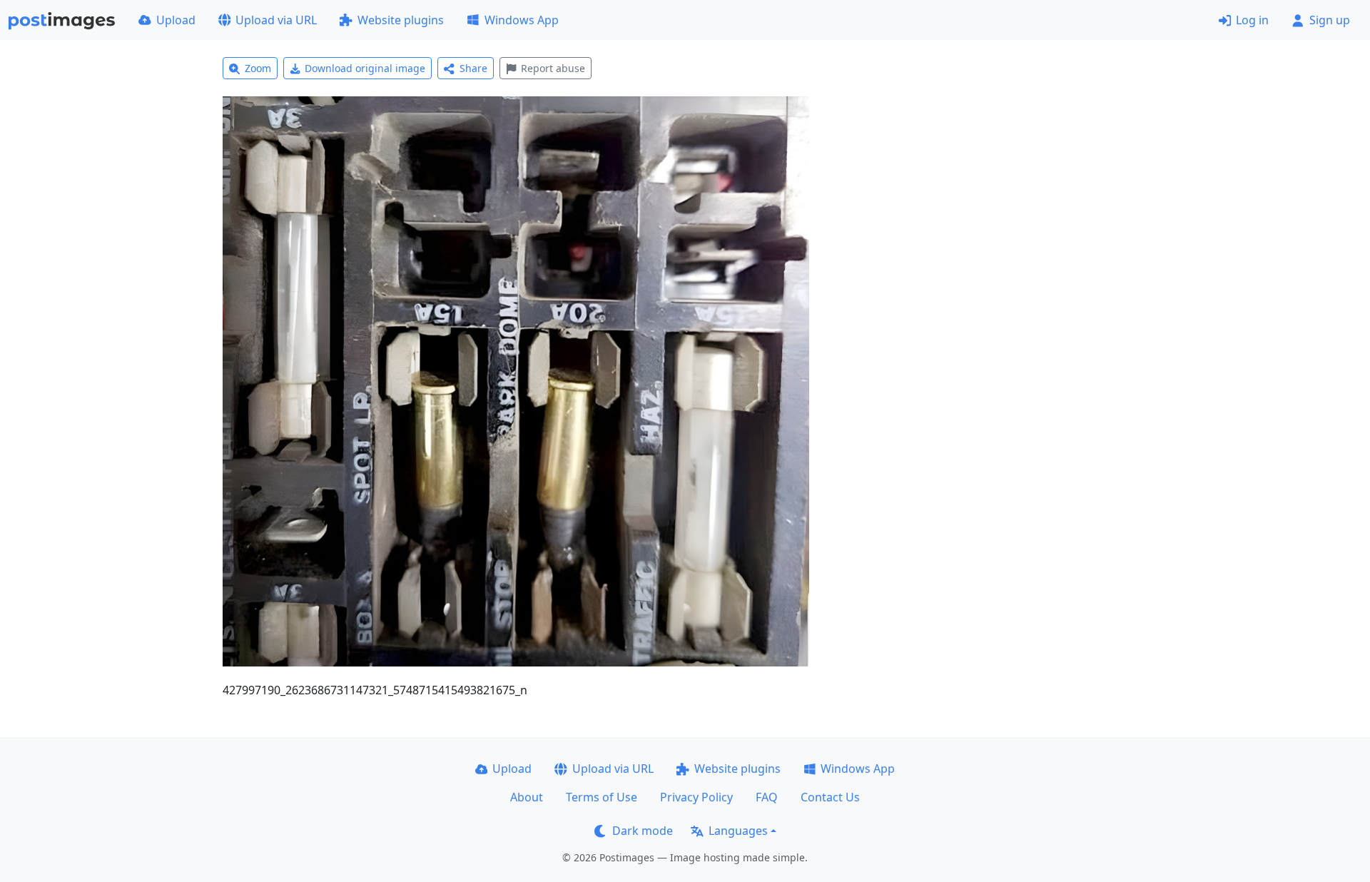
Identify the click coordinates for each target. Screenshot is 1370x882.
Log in (1252, 20)
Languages (738, 830)
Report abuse (553, 68)
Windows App (521, 20)
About (526, 797)
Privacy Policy (696, 797)
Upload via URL (276, 20)
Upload (176, 20)
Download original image (365, 68)
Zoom (258, 68)
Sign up (1329, 20)
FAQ (767, 797)
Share (473, 68)
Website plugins (400, 20)
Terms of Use (601, 797)
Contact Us (830, 797)
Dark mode (642, 830)
